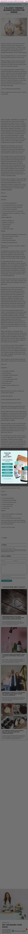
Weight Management (7, 475)
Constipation (7, 472)
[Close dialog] (26, 452)
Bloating (7, 469)
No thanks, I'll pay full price (7, 481)
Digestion (7, 466)
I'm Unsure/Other (7, 478)
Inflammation (7, 464)
